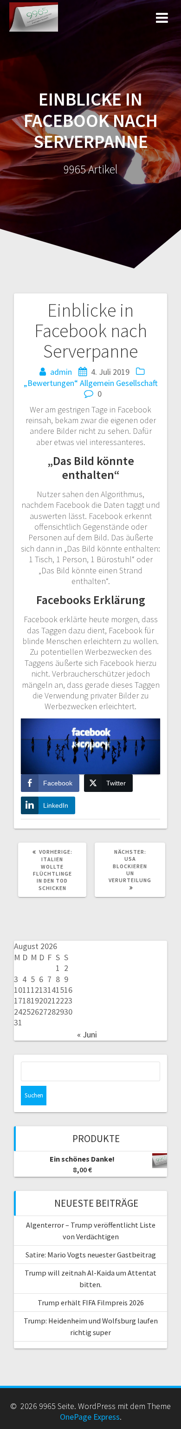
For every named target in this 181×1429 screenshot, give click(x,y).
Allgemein (97, 383)
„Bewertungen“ (51, 383)
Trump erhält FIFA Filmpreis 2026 (91, 1302)
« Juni (87, 1034)
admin (61, 371)
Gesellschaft (137, 383)
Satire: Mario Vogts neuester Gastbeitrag (91, 1254)
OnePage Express (90, 1416)
